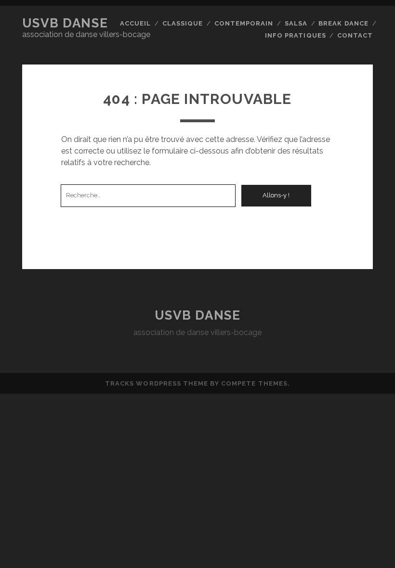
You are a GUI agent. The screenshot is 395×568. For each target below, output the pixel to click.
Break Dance (343, 23)
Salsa (296, 23)
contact (355, 35)
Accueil (135, 23)
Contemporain (244, 23)
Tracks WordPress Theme (156, 383)
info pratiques (295, 35)
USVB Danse (65, 23)
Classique (182, 23)
